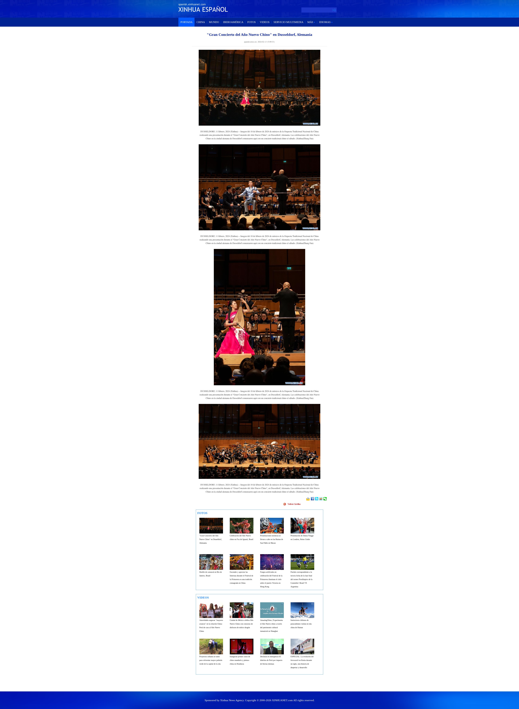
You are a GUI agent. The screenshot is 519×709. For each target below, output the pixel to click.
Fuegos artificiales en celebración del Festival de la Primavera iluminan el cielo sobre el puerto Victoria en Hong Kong (271, 579)
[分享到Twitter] (317, 498)
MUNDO (214, 22)
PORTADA (186, 22)
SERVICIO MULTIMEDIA (288, 22)
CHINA (201, 22)
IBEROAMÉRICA (233, 22)
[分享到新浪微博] (321, 498)
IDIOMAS (325, 22)
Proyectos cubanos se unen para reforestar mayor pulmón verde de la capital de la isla (210, 660)
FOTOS (251, 22)
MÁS (310, 22)
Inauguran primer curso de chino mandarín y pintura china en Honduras (240, 660)
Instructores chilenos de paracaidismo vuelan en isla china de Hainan (301, 624)
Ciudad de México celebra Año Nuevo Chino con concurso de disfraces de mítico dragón (241, 624)
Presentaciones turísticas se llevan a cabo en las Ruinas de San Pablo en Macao (271, 539)
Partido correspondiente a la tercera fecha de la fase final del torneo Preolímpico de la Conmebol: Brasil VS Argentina (301, 579)
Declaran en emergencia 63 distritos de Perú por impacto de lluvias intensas (271, 660)
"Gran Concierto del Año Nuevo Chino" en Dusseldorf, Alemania (210, 539)
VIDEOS (265, 22)
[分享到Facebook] (313, 498)
